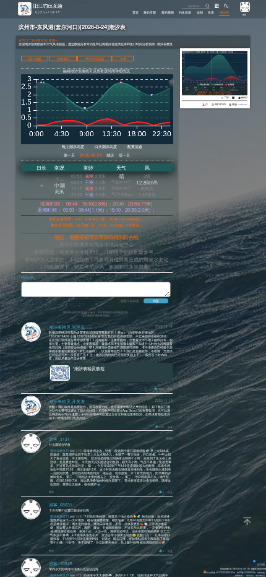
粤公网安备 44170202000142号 (221, 572)
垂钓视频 (167, 12)
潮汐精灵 (250, 575)
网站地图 (261, 572)
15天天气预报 (94, 59)
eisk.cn (243, 104)
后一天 (124, 155)
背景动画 (261, 564)
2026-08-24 (91, 155)
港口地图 (34, 59)
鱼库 (211, 12)
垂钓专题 (150, 12)
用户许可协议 (102, 315)
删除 (51, 388)
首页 (135, 12)
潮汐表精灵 (260, 575)
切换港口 (63, 59)
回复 (170, 389)
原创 (200, 12)
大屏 (123, 59)
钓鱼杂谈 (185, 12)
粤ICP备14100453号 (246, 572)
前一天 (69, 155)
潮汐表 (224, 12)
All (248, 568)
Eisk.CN (242, 568)
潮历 (110, 155)
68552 (244, 97)
